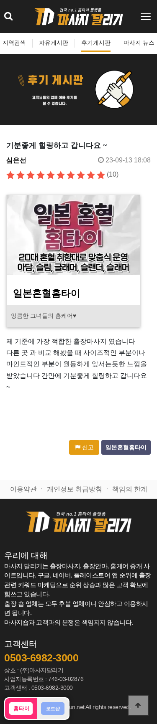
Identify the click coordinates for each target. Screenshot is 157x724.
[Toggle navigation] (146, 16)
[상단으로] (138, 705)
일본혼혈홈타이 (126, 447)
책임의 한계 (129, 489)
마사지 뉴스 (139, 43)
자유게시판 (53, 43)
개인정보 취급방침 (74, 489)
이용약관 (23, 489)
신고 (87, 447)
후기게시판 (96, 43)
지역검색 (14, 43)
